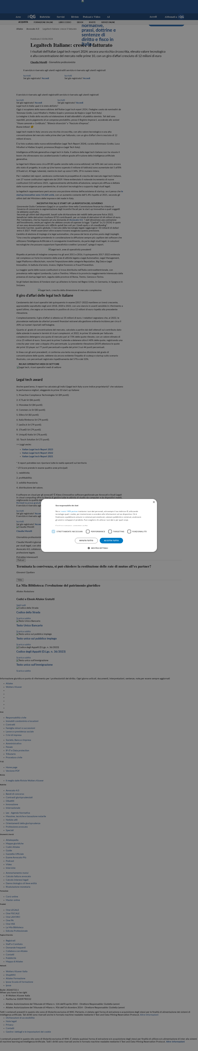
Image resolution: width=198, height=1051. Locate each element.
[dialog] (99, 525)
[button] (99, 548)
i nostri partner (69, 511)
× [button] (154, 502)
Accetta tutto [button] (111, 540)
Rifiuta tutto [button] (86, 540)
